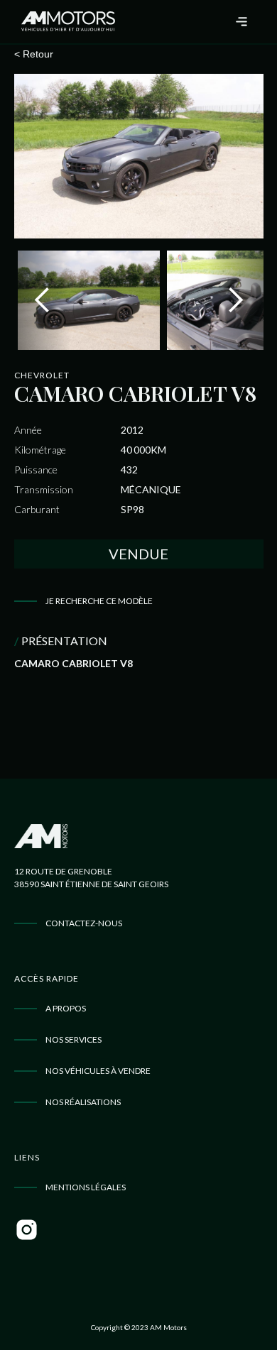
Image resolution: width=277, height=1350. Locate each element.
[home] (64, 21)
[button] (242, 21)
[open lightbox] (139, 156)
